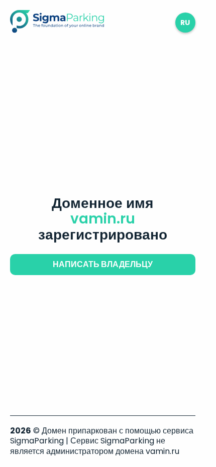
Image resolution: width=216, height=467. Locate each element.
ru (185, 23)
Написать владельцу (103, 264)
